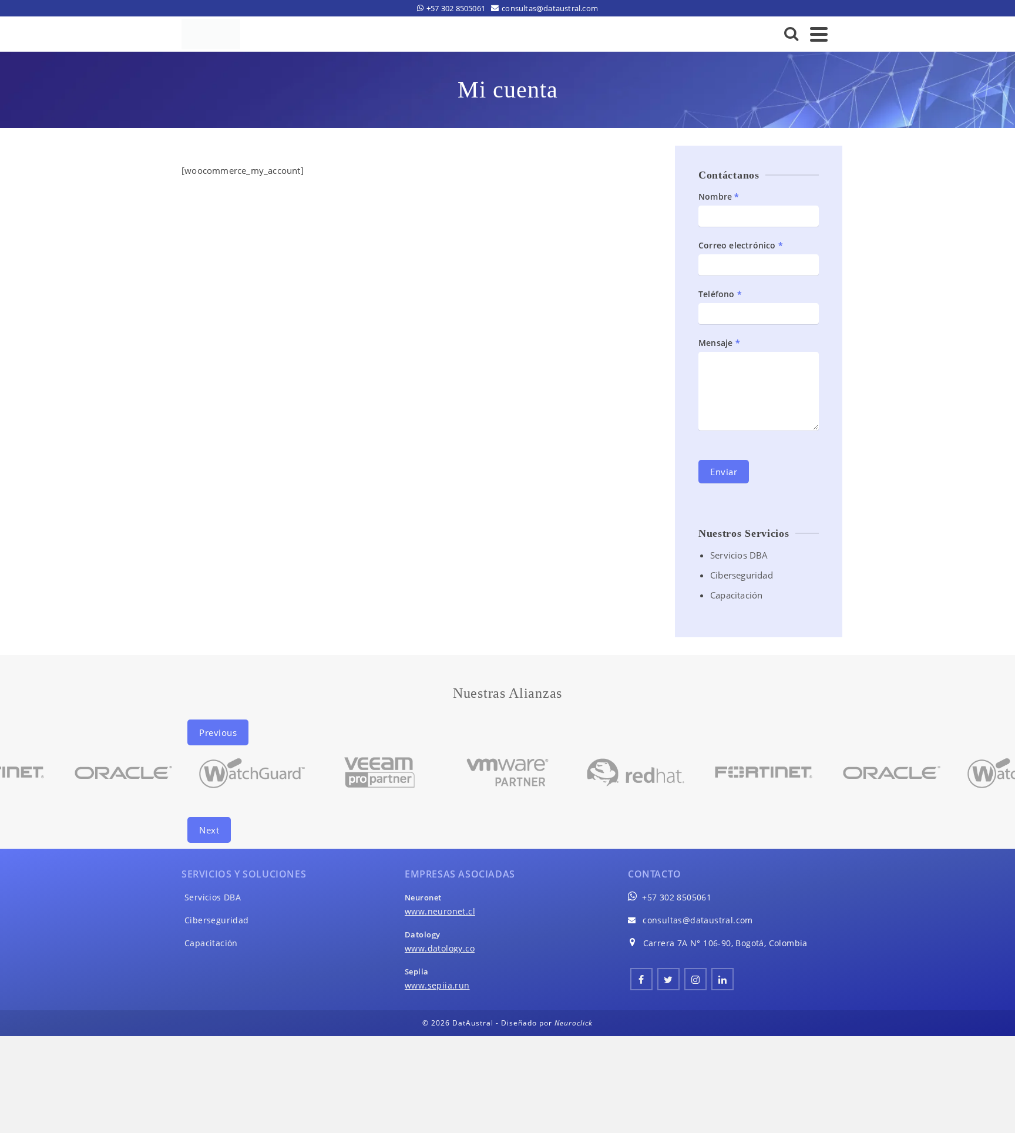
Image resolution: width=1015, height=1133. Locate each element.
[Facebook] (641, 979)
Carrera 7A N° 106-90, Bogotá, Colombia (725, 943)
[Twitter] (668, 979)
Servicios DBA (739, 555)
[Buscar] (791, 34)
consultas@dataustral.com (698, 920)
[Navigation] (818, 34)
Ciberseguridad (741, 575)
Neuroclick (573, 1022)
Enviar (723, 472)
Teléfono (720, 294)
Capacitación (736, 595)
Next (209, 830)
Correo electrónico (740, 245)
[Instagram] (695, 979)
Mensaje (719, 342)
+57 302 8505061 (676, 897)
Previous (218, 732)
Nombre (719, 196)
